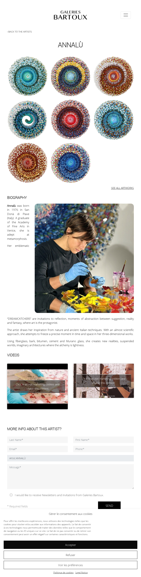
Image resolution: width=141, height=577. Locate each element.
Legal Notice (81, 572)
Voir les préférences (70, 565)
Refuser (70, 555)
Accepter (70, 545)
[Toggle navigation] (126, 15)
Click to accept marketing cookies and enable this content (37, 386)
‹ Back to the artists (19, 31)
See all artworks (122, 188)
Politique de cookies (63, 572)
